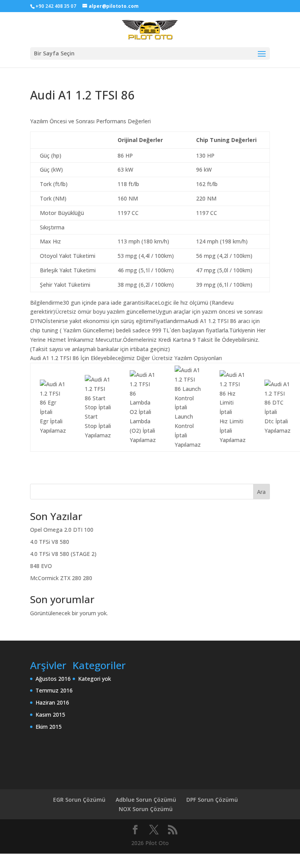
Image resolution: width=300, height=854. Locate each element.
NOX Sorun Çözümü (146, 809)
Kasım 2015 (50, 714)
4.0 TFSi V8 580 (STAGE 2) (63, 553)
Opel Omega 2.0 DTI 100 (61, 529)
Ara (261, 491)
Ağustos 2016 (53, 678)
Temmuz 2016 (54, 690)
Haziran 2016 (52, 702)
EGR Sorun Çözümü (79, 799)
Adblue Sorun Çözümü (146, 799)
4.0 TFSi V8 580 (49, 541)
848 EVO (41, 566)
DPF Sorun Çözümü (212, 799)
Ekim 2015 (49, 726)
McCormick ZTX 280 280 (61, 578)
